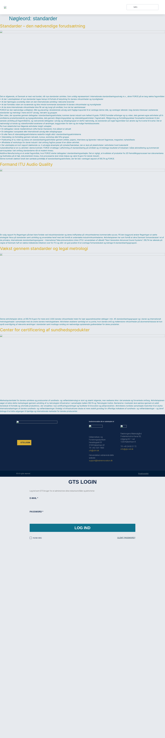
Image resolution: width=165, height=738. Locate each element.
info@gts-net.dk (127, 449)
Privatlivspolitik (143, 474)
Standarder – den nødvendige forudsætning (42, 25)
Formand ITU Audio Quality (26, 164)
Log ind (82, 528)
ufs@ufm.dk (94, 451)
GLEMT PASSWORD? (126, 538)
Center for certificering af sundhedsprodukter (45, 329)
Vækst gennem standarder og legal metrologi (44, 248)
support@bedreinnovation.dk (101, 461)
